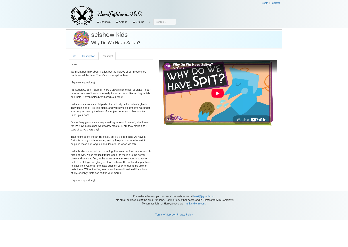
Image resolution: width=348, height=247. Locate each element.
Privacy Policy (185, 214)
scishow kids (109, 34)
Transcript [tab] (107, 56)
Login (265, 3)
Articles (122, 22)
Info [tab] (74, 56)
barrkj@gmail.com (203, 196)
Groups (139, 22)
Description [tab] (88, 56)
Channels (105, 22)
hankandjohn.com (195, 203)
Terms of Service (165, 214)
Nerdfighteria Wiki (119, 14)
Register (275, 3)
